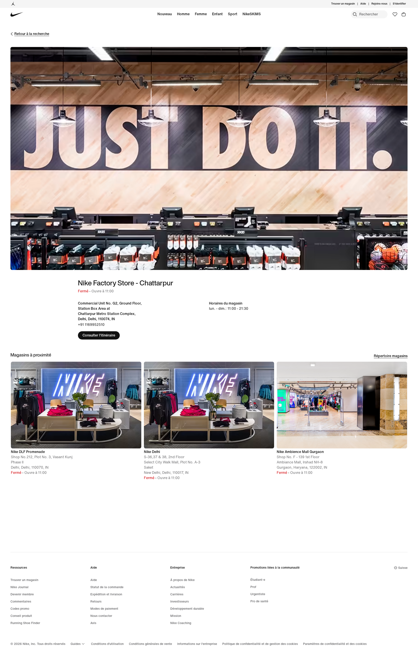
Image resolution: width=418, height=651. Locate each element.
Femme (201, 14)
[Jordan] (13, 4)
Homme (183, 14)
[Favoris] (395, 14)
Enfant (217, 14)
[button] (76, 420)
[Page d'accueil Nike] (16, 14)
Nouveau (164, 14)
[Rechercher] (355, 14)
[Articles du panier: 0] (404, 14)
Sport (232, 14)
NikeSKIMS (252, 14)
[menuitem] (367, 4)
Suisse (403, 567)
